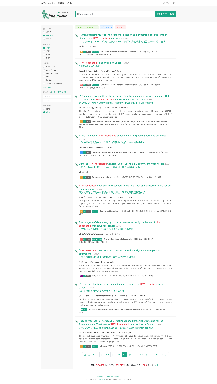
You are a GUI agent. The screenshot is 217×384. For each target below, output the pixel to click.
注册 (174, 3)
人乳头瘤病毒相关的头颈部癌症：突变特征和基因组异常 (107, 257)
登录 (167, 3)
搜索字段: (47, 44)
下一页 (164, 354)
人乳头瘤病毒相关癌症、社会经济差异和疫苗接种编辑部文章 (109, 167)
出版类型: (47, 63)
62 (107, 354)
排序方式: (47, 29)
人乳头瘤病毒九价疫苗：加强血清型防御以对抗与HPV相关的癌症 (112, 142)
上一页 (87, 354)
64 (119, 354)
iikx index (102, 379)
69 (147, 354)
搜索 (172, 14)
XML (157, 365)
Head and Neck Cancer (100, 62)
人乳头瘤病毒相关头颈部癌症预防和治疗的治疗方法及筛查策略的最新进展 (116, 327)
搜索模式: (47, 105)
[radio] (48, 32)
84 (157, 354)
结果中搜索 (162, 14)
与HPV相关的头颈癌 (89, 66)
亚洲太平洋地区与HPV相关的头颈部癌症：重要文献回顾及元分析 (112, 192)
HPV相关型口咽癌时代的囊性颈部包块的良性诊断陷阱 (106, 229)
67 (136, 354)
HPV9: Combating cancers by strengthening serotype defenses (122, 135)
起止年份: (54, 92)
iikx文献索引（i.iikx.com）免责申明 (108, 376)
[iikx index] (55, 14)
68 (141, 354)
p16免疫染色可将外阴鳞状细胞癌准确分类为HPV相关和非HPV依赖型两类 (116, 103)
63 (113, 354)
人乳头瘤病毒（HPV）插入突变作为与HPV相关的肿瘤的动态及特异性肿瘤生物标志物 (122, 41)
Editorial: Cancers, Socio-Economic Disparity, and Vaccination (121, 163)
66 (130, 354)
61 (102, 354)
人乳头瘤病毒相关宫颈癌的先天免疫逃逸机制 (101, 291)
